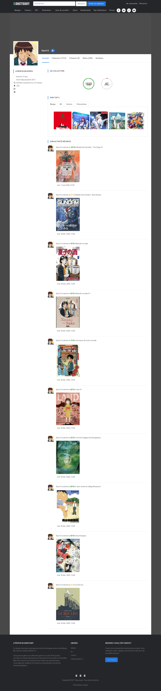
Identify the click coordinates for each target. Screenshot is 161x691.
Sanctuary (79, 680)
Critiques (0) (74, 58)
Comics (28, 10)
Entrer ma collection (96, 4)
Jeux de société (61, 10)
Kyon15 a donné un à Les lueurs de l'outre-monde (76, 340)
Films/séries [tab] (82, 104)
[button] (53, 50)
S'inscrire (143, 3)
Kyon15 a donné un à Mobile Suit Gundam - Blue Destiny (78, 195)
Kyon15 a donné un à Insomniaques (71, 536)
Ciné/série (46, 10)
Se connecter (132, 3)
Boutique (99, 58)
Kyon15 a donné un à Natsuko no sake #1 (73, 293)
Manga (17, 10)
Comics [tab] (69, 104)
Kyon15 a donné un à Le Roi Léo (69, 585)
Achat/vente (85, 10)
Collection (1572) (59, 58)
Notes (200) (88, 58)
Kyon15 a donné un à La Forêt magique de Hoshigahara (78, 438)
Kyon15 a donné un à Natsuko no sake (72, 243)
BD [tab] (61, 104)
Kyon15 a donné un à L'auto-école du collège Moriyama (78, 486)
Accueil (45, 58)
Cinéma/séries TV (77, 659)
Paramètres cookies (80, 685)
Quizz (75, 10)
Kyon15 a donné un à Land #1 (69, 389)
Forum (112, 10)
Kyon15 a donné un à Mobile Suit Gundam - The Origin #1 (79, 147)
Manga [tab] (52, 104)
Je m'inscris (111, 660)
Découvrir (81, 4)
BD (36, 10)
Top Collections (99, 10)
